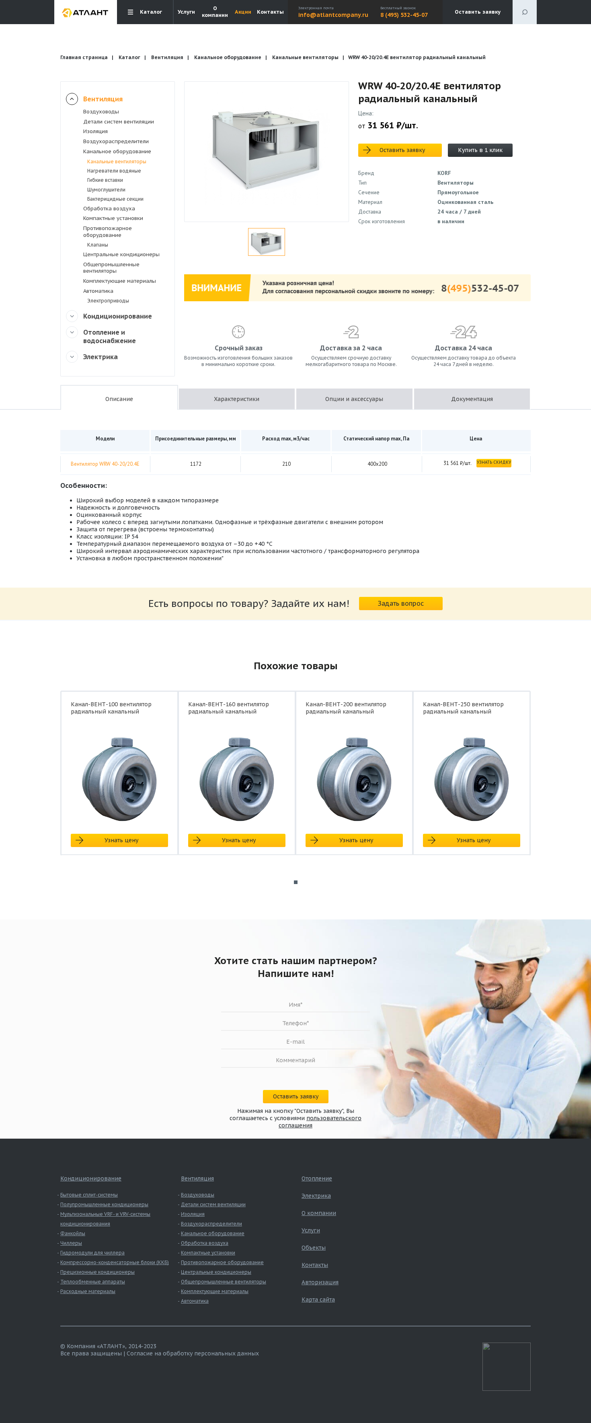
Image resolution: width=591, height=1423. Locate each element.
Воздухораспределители (116, 141)
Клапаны (97, 245)
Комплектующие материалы (119, 281)
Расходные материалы (87, 1291)
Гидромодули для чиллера (92, 1253)
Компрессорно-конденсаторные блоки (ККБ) (114, 1262)
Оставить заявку (478, 11)
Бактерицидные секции (115, 199)
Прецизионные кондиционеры (97, 1272)
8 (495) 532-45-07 (404, 15)
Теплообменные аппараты (92, 1282)
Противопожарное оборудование (107, 232)
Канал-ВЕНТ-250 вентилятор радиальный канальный (463, 708)
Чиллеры (71, 1243)
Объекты (314, 1247)
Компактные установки (113, 218)
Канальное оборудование (227, 57)
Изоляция (95, 131)
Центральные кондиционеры (121, 254)
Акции (243, 12)
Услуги (186, 12)
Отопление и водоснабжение (109, 336)
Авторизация (320, 1282)
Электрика (100, 357)
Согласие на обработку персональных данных (193, 1353)
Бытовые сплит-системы (89, 1195)
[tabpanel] (119, 780)
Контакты (270, 12)
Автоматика (98, 291)
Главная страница (84, 57)
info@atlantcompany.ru (333, 15)
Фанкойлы (72, 1233)
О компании (215, 12)
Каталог (129, 57)
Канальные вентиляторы (305, 57)
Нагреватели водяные (114, 171)
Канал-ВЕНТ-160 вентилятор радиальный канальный (228, 708)
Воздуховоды (101, 111)
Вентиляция (167, 57)
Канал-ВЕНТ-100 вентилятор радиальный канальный (111, 708)
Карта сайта (318, 1299)
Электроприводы (108, 301)
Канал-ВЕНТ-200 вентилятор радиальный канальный (346, 708)
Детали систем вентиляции (118, 121)
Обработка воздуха (109, 208)
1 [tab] (296, 882)
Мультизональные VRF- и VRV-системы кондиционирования (105, 1219)
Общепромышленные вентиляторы (111, 268)
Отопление (317, 1178)
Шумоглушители (106, 190)
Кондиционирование (117, 316)
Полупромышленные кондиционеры (104, 1204)
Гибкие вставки (105, 180)
